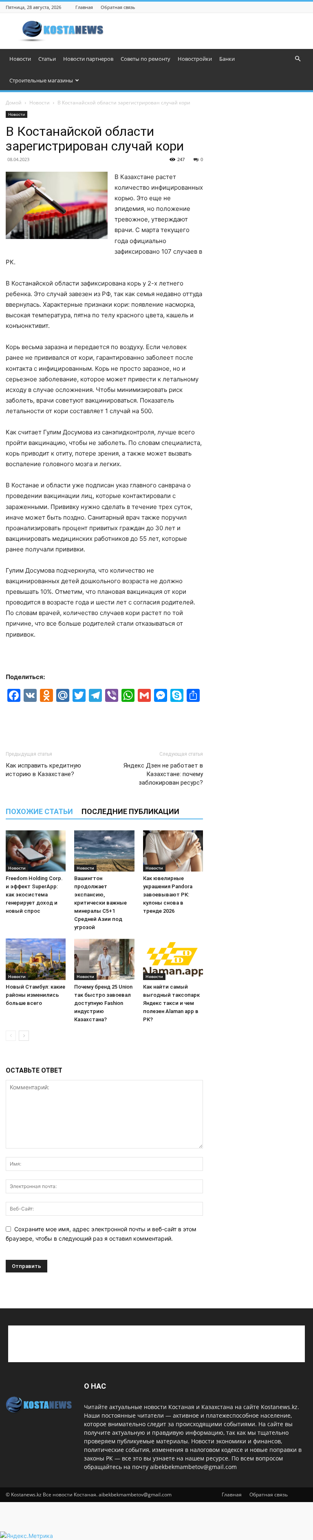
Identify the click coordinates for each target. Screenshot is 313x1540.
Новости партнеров (88, 58)
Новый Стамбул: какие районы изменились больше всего (35, 995)
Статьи (47, 58)
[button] (297, 59)
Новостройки (195, 58)
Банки (227, 58)
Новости (20, 58)
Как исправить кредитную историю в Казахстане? (43, 770)
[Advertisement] (211, 31)
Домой (14, 102)
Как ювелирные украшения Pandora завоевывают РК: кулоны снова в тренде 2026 (167, 894)
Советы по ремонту (145, 58)
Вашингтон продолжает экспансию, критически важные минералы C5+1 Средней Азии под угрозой (100, 902)
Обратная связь (118, 7)
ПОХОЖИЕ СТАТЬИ (39, 811)
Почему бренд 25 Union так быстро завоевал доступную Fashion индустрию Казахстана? (103, 1003)
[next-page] (24, 1036)
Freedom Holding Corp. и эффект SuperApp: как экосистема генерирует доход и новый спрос (34, 894)
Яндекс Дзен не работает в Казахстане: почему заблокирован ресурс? (163, 774)
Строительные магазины (41, 80)
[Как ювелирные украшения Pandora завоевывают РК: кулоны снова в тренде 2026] (173, 851)
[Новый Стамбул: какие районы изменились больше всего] (36, 959)
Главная (84, 7)
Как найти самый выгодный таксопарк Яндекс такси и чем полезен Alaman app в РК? (171, 1003)
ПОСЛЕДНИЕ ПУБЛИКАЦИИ (130, 811)
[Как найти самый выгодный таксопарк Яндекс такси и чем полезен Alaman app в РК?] (173, 959)
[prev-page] (11, 1036)
